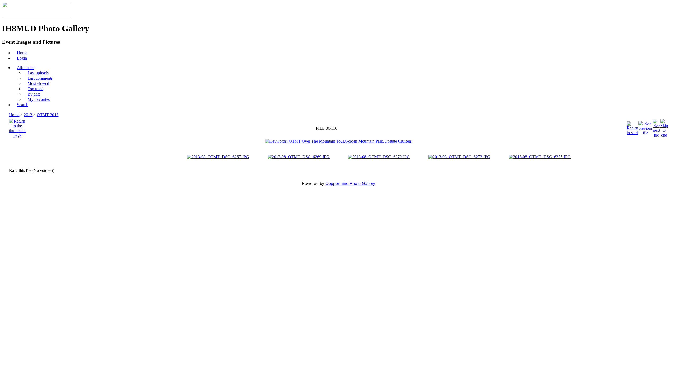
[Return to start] (632, 127)
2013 (28, 114)
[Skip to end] (664, 127)
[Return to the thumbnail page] (17, 127)
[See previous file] (645, 127)
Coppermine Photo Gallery (350, 183)
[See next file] (656, 127)
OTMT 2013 (47, 114)
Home (14, 114)
